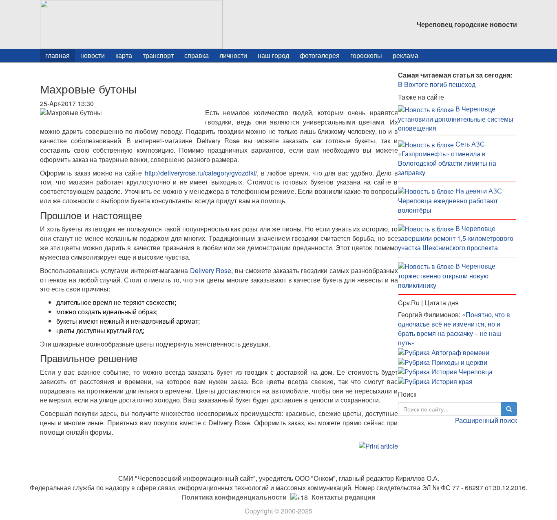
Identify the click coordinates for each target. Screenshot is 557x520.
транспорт (158, 55)
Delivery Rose (211, 270)
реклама (405, 55)
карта (123, 55)
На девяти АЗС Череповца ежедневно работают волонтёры (450, 200)
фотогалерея (320, 55)
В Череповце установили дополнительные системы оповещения (455, 118)
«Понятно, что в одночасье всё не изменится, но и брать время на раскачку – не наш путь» (454, 328)
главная (57, 55)
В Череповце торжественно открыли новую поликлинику (446, 275)
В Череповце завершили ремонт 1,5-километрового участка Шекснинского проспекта (455, 238)
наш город (273, 55)
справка (196, 55)
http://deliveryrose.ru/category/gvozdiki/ (201, 173)
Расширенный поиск (486, 420)
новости (92, 55)
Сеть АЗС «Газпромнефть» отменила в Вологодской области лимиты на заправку (447, 158)
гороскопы (366, 55)
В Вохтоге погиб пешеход (436, 84)
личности (233, 55)
